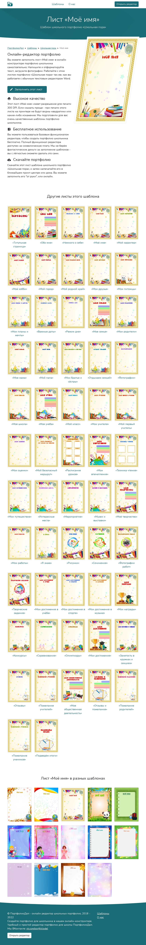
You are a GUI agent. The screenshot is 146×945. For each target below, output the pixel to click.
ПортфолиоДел (15, 48)
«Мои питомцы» (126, 289)
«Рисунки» (73, 563)
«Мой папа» (46, 377)
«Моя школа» (19, 424)
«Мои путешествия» (20, 516)
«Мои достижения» (99, 655)
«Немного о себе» (73, 242)
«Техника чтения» (126, 470)
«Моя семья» (99, 331)
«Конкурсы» (19, 655)
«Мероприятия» (73, 516)
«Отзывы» (20, 705)
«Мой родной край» (73, 289)
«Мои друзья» (99, 289)
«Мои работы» (19, 563)
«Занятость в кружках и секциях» (126, 659)
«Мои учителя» (100, 424)
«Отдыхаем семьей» (100, 377)
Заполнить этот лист (26, 89)
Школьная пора (48, 48)
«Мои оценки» (19, 470)
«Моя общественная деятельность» (73, 709)
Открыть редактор (126, 4)
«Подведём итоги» (46, 755)
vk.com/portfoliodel (37, 928)
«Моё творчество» (126, 516)
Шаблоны (58, 4)
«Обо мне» (46, 242)
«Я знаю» (46, 563)
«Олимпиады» (73, 655)
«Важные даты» (46, 331)
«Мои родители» (126, 331)
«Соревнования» (46, 655)
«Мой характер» (126, 242)
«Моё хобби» (19, 289)
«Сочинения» (100, 563)
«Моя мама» (19, 377)
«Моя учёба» (46, 424)
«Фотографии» (126, 377)
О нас (72, 4)
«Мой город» (46, 289)
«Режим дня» (73, 331)
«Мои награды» (126, 609)
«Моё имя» (99, 242)
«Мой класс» (72, 424)
